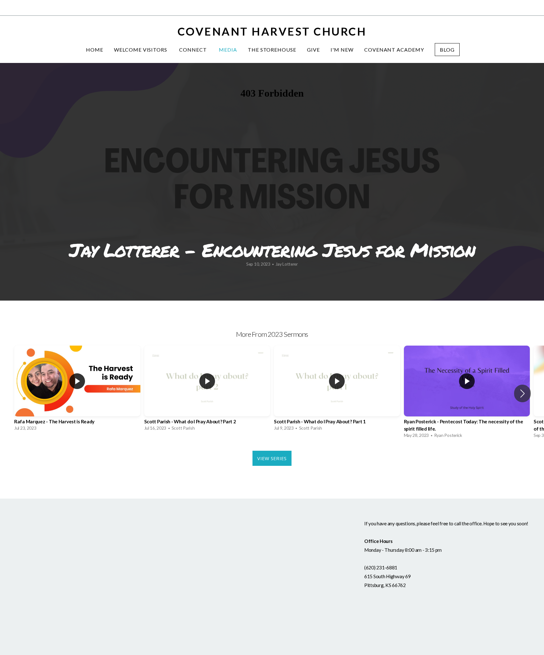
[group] (77, 390)
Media (228, 50)
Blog (447, 50)
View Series (271, 458)
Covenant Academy (394, 50)
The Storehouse (272, 50)
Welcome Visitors (141, 50)
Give (313, 50)
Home (94, 50)
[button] (522, 393)
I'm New (342, 50)
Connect (193, 50)
